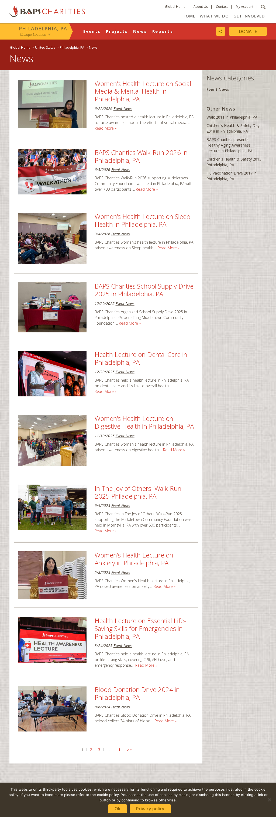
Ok (117, 809)
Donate (248, 31)
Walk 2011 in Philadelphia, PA (231, 117)
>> (129, 749)
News (140, 31)
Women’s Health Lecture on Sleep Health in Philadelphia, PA (142, 220)
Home (188, 16)
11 (118, 749)
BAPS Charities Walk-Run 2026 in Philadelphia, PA (141, 156)
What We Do (214, 16)
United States (45, 47)
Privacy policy (150, 809)
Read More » (105, 128)
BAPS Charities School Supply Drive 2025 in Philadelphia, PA (144, 290)
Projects (117, 31)
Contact (222, 6)
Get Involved (249, 16)
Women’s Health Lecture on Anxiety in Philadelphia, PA (134, 558)
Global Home (175, 6)
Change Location (33, 35)
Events (92, 31)
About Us (201, 6)
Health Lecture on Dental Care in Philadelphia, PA (141, 358)
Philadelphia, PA (43, 28)
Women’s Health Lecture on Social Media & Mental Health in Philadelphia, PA (143, 91)
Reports (162, 31)
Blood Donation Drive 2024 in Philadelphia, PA (137, 693)
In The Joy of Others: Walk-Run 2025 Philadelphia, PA (138, 492)
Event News (122, 108)
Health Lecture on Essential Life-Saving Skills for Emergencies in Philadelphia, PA (140, 628)
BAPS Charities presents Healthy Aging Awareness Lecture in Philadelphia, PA (229, 145)
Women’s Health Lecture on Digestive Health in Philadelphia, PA (144, 422)
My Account (244, 6)
